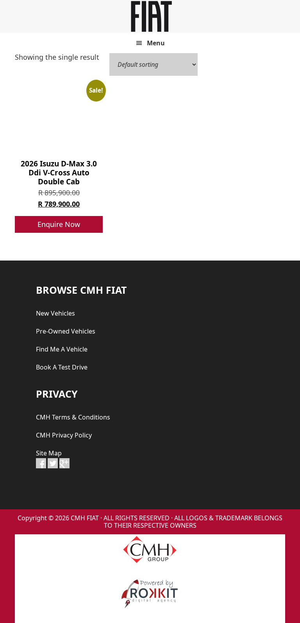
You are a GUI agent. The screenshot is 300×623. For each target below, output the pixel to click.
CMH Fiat (150, 16)
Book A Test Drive (62, 367)
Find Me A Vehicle (62, 349)
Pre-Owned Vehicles (65, 331)
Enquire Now (59, 224)
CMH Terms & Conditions (73, 417)
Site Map (49, 453)
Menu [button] (156, 43)
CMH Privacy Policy (64, 435)
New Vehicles (55, 313)
